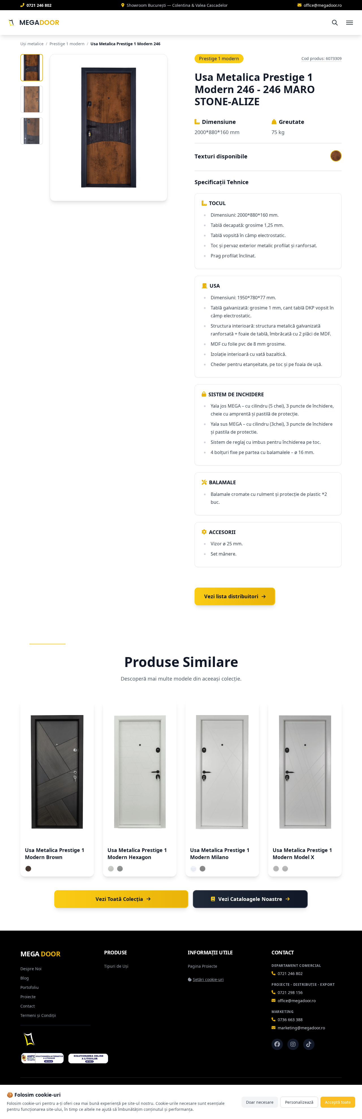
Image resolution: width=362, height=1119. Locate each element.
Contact (27, 1006)
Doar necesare (259, 1102)
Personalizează (299, 1102)
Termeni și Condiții (38, 1015)
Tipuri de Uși (116, 966)
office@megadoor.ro (297, 1000)
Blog (24, 978)
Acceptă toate (338, 1102)
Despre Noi (31, 968)
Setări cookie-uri (208, 979)
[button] (235, 596)
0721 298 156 (290, 992)
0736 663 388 (290, 1019)
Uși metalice (32, 43)
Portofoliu (29, 987)
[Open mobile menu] (349, 22)
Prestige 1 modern (67, 43)
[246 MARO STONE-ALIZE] (336, 156)
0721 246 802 (290, 973)
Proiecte (28, 996)
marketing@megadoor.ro (301, 1027)
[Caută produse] (335, 22)
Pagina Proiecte (202, 966)
